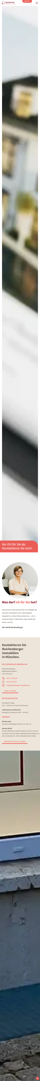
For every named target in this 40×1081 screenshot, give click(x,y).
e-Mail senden (10, 691)
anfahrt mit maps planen (14, 741)
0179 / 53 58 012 (12, 682)
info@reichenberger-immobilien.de (18, 685)
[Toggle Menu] (37, 3)
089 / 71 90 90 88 (12, 678)
